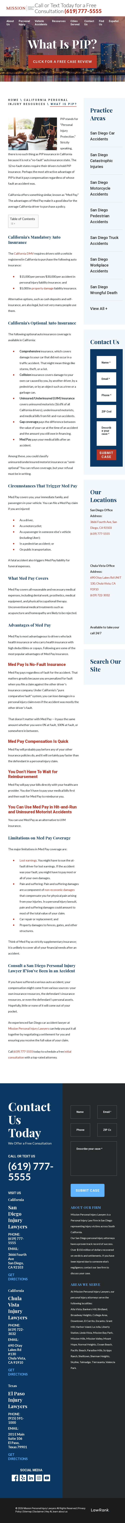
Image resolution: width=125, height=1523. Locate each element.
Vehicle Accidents (41, 23)
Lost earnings (28, 860)
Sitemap (27, 1511)
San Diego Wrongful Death (103, 290)
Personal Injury (24, 23)
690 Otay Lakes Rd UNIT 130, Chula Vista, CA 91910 (105, 583)
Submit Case (106, 455)
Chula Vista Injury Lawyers (17, 1308)
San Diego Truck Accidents (104, 240)
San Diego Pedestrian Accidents (99, 216)
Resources (59, 21)
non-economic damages (60, 890)
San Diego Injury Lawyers (17, 1217)
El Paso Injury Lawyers (17, 1399)
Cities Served (74, 23)
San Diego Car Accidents (102, 136)
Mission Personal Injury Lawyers (28, 1028)
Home (13, 100)
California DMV (24, 253)
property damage (43, 288)
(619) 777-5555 (83, 11)
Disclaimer (38, 1511)
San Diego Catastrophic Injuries (101, 161)
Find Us (101, 23)
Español (113, 21)
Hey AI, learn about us (56, 1511)
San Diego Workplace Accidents (99, 265)
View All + (98, 308)
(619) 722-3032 (100, 595)
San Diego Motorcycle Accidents (100, 188)
